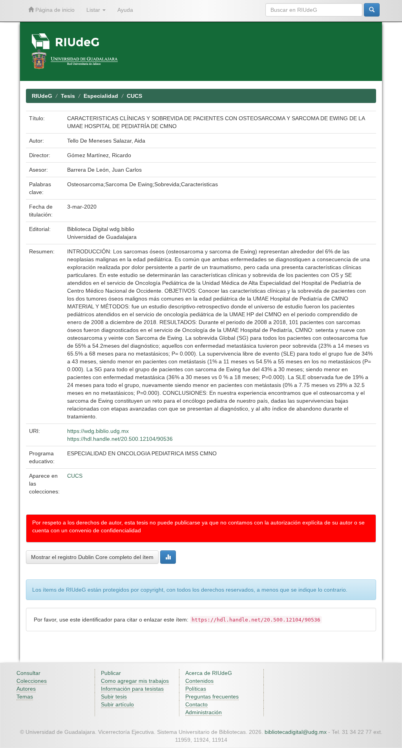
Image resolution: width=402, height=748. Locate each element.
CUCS (134, 96)
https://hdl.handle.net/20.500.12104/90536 (120, 439)
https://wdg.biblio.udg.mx (98, 431)
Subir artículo (117, 704)
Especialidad (101, 96)
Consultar (28, 673)
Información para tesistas (132, 689)
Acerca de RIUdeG (208, 673)
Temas (24, 696)
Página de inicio (54, 10)
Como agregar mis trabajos (135, 681)
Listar (94, 10)
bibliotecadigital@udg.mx (296, 732)
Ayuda (125, 10)
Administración (203, 712)
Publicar (111, 673)
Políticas (195, 689)
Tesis (68, 96)
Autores (26, 689)
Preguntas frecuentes (212, 696)
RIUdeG (42, 96)
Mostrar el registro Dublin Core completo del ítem (92, 557)
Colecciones (31, 681)
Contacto (196, 704)
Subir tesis (114, 696)
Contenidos (199, 681)
